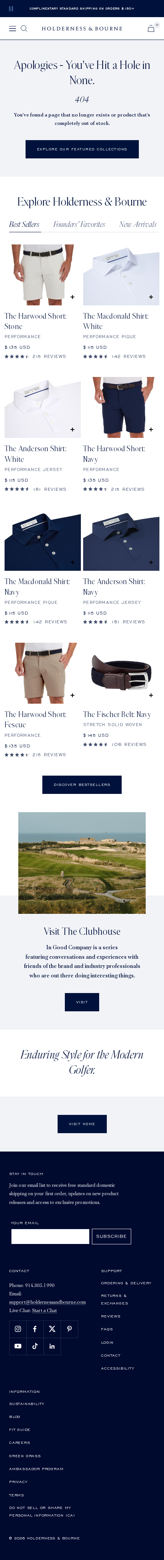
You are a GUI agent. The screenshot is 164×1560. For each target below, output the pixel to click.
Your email (25, 1222)
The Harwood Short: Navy (114, 454)
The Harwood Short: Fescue (36, 720)
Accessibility (117, 1368)
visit (82, 1002)
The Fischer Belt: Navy (117, 715)
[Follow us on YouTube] (17, 1346)
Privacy (18, 1481)
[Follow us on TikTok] (34, 1346)
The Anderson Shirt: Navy (114, 587)
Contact (111, 1355)
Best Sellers (24, 224)
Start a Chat (44, 1310)
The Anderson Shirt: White (35, 454)
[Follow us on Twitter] (52, 1329)
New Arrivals (138, 224)
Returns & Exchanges (114, 1299)
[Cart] (151, 28)
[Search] (24, 28)
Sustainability (26, 1403)
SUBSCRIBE (111, 1236)
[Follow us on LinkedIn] (52, 1346)
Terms (16, 1495)
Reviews (111, 1316)
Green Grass (25, 1455)
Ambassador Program (36, 1468)
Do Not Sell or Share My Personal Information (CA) (42, 1511)
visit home (82, 1123)
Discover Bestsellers (82, 784)
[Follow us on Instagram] (17, 1329)
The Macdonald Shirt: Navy (37, 587)
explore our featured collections (82, 149)
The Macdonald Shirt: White (115, 322)
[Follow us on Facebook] (34, 1329)
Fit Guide (20, 1429)
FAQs (107, 1329)
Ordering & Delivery (126, 1282)
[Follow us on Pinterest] (69, 1329)
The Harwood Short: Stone (36, 322)
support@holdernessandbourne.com (47, 1302)
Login (107, 1342)
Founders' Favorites (79, 224)
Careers (19, 1442)
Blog (15, 1416)
